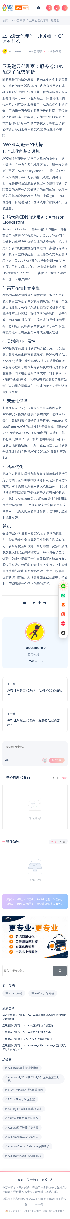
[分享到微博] (35, 603)
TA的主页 (34, 661)
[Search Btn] (49, 8)
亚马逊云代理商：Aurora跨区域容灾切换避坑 (27, 1025)
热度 (53, 841)
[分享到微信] (45, 603)
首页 (20, 1180)
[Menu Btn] (57, 8)
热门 (55, 777)
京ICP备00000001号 (54, 1211)
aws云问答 (35, 51)
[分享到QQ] (40, 603)
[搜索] (60, 971)
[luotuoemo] (35, 632)
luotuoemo (15, 51)
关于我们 (32, 1180)
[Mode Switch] (38, 7)
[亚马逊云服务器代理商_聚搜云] (15, 7)
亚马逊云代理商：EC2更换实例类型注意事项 (27, 1039)
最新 (64, 777)
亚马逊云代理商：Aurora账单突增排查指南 (26, 1032)
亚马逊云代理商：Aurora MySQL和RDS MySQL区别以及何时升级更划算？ (34, 1047)
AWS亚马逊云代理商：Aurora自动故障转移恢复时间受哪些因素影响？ (34, 1017)
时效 (62, 841)
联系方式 (47, 1180)
